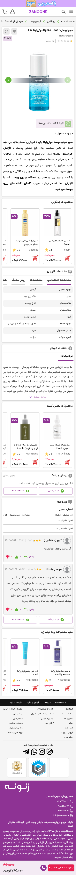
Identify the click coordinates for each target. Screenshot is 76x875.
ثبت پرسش (53, 491)
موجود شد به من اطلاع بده (61, 868)
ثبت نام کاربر (18, 718)
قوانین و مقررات (32, 702)
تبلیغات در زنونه (16, 702)
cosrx (67, 250)
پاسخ (31, 556)
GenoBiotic (32, 454)
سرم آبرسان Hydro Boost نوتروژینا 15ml (50, 30)
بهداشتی (51, 21)
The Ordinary (63, 454)
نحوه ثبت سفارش (16, 723)
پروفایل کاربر (18, 713)
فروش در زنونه (67, 732)
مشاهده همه (18, 491)
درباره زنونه (69, 737)
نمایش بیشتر (40, 397)
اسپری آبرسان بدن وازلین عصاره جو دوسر (27, 242)
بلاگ (71, 723)
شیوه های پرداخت (15, 732)
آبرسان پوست (35, 21)
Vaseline (33, 250)
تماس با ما (68, 718)
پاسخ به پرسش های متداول (42, 713)
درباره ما (47, 702)
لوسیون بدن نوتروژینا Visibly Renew (60, 673)
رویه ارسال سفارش (16, 727)
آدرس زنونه (69, 727)
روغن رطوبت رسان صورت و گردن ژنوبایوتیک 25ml (26, 446)
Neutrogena (66, 36)
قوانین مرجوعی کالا (46, 718)
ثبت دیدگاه (53, 620)
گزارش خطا (49, 723)
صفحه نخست (67, 21)
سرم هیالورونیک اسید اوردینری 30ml (60, 446)
